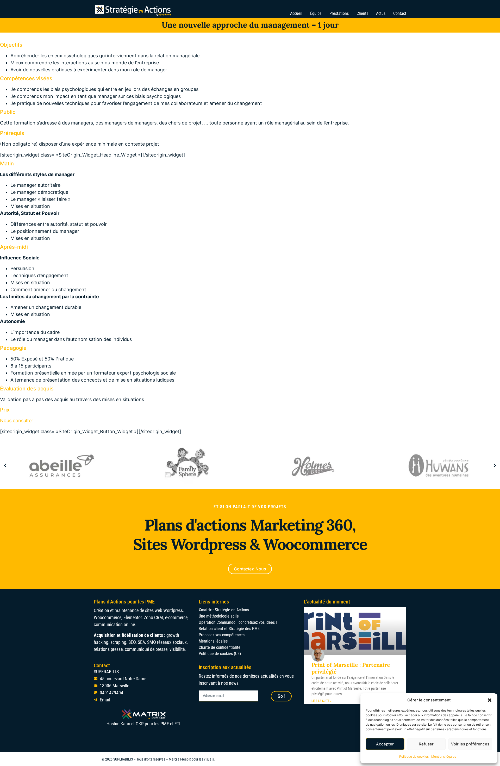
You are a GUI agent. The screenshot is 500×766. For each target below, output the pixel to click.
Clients (362, 13)
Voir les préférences (470, 744)
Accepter (385, 744)
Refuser (426, 744)
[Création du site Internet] (187, 465)
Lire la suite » (321, 701)
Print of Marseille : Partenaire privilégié (350, 668)
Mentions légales (443, 756)
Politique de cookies (414, 756)
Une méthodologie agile (219, 616)
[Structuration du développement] (61, 465)
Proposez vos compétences (222, 634)
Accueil (296, 13)
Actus (380, 13)
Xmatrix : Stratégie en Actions (224, 609)
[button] (489, 700)
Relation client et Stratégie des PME (229, 628)
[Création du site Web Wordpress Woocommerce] (312, 465)
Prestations (339, 13)
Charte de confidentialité (219, 647)
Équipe (316, 13)
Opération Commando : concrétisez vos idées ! (238, 622)
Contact (399, 13)
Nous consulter (16, 420)
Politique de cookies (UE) (220, 653)
